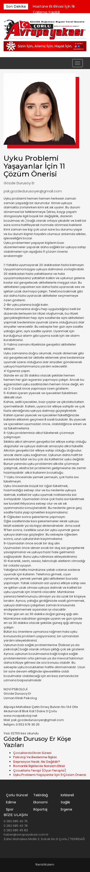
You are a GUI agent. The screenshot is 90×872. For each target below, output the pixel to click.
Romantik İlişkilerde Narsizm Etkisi (39, 766)
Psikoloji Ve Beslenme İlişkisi (35, 757)
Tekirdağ (40, 795)
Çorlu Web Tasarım (45, 864)
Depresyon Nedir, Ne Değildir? (36, 761)
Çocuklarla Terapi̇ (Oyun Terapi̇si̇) (39, 770)
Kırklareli (67, 795)
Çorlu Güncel (17, 795)
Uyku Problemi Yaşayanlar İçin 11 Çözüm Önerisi (49, 774)
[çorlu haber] (45, 30)
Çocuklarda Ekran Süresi (32, 753)
